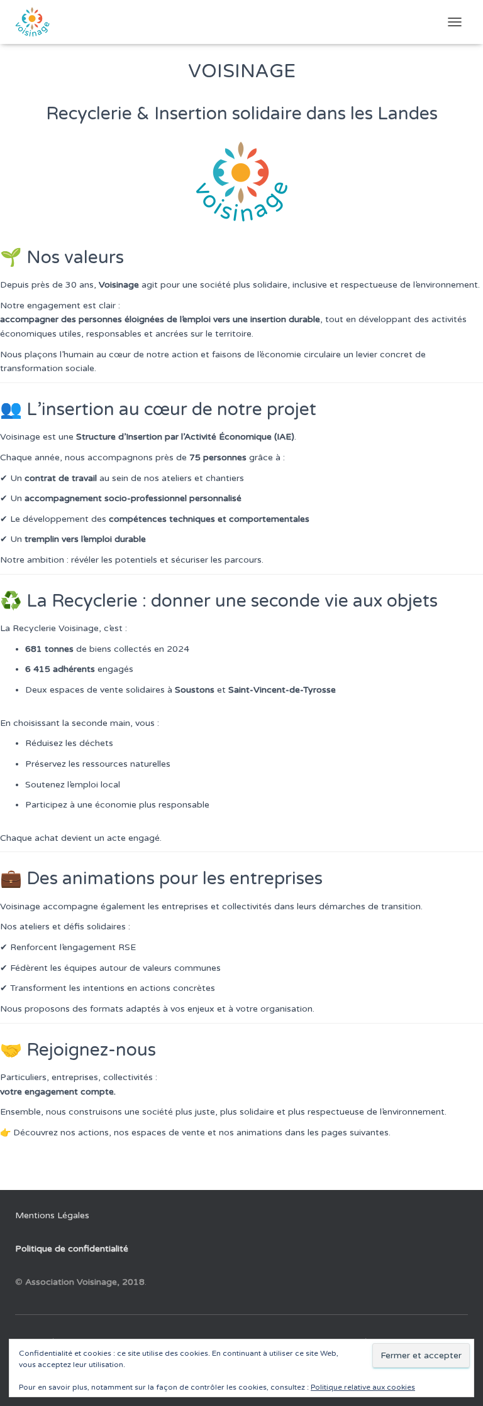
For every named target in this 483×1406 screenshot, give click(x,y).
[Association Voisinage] (37, 22)
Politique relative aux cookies (363, 1387)
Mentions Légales (52, 1215)
